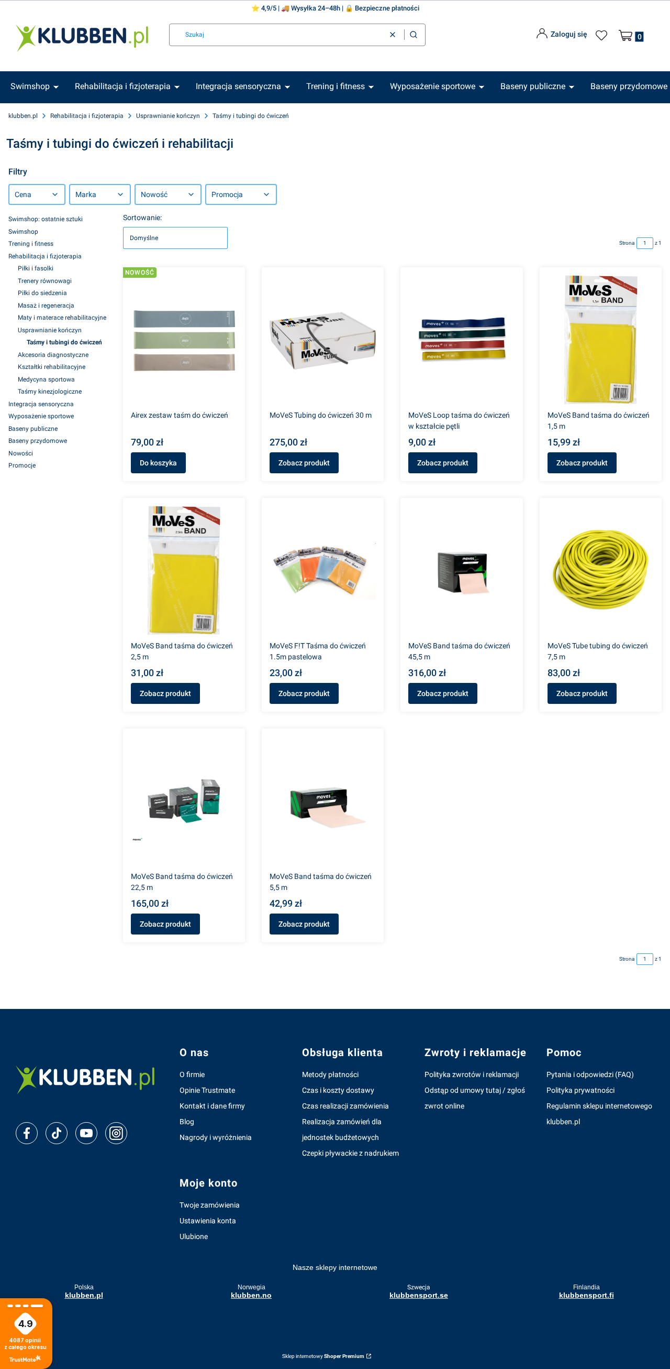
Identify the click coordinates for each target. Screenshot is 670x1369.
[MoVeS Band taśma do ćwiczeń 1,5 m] (601, 340)
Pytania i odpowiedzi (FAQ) (590, 1074)
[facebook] (27, 1133)
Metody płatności (330, 1074)
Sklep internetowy (323, 1356)
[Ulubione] (603, 36)
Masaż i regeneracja (46, 305)
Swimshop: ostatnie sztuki (45, 219)
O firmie (192, 1074)
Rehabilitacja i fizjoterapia (87, 115)
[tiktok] (57, 1133)
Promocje (22, 465)
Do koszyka (158, 463)
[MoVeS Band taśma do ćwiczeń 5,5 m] (323, 801)
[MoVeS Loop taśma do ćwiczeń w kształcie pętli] (461, 340)
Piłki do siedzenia (42, 293)
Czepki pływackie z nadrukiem (350, 1153)
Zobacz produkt (304, 463)
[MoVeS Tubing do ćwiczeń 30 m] (323, 340)
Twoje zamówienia (210, 1205)
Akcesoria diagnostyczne (53, 354)
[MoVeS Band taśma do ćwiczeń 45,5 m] (461, 571)
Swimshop (23, 231)
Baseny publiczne (33, 428)
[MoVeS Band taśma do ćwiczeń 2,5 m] (184, 571)
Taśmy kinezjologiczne (50, 391)
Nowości (20, 453)
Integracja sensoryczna (41, 404)
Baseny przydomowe (37, 440)
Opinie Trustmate (207, 1090)
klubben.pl (23, 115)
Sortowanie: (142, 217)
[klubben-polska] (89, 1079)
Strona (626, 243)
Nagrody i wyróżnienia (216, 1137)
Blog (187, 1121)
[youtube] (86, 1133)
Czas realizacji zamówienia (345, 1106)
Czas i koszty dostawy (338, 1090)
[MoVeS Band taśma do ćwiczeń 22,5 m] (184, 801)
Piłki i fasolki (35, 268)
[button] (413, 35)
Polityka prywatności (580, 1090)
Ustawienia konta (208, 1220)
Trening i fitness (30, 243)
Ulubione (194, 1236)
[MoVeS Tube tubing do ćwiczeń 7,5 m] (601, 571)
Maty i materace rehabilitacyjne (62, 317)
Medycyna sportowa (46, 379)
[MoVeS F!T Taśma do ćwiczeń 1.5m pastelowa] (323, 571)
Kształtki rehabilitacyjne (51, 367)
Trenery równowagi (45, 281)
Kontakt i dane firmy (212, 1106)
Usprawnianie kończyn (168, 115)
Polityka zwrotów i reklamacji (472, 1074)
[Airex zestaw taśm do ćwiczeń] (184, 340)
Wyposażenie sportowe (41, 416)
